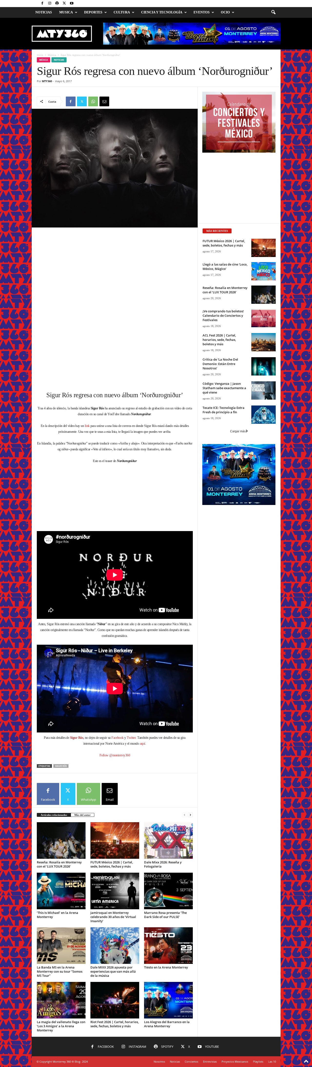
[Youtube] (72, 3)
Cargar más (238, 431)
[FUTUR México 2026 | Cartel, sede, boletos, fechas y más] (114, 840)
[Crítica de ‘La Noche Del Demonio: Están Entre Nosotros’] (263, 366)
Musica (66, 12)
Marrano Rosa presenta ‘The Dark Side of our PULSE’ (165, 914)
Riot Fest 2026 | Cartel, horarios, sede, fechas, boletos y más (114, 1024)
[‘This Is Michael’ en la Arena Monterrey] (61, 891)
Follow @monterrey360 (114, 755)
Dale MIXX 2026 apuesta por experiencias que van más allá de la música (113, 971)
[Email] (104, 101)
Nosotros (159, 1061)
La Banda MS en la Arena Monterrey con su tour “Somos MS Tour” (59, 971)
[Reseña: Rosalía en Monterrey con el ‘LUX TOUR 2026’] (61, 840)
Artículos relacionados (54, 814)
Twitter (131, 738)
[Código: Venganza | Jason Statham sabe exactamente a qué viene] (263, 390)
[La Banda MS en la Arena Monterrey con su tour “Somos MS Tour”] (61, 945)
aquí (142, 743)
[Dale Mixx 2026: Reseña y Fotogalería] (168, 840)
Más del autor (82, 814)
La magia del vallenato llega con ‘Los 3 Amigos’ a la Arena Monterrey (61, 1026)
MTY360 (47, 81)
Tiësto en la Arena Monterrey (166, 967)
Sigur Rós (76, 738)
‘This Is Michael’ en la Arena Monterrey (57, 914)
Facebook (117, 738)
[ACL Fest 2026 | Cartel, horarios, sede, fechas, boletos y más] (263, 342)
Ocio (225, 12)
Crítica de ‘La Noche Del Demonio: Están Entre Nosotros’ (220, 363)
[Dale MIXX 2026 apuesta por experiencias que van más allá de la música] (114, 945)
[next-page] (190, 815)
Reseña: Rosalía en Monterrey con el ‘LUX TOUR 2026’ (59, 864)
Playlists (258, 1061)
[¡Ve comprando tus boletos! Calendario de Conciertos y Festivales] (263, 318)
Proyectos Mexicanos (235, 1061)
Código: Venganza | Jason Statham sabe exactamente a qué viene (224, 388)
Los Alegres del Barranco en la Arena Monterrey (167, 1024)
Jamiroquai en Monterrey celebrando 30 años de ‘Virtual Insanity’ (113, 916)
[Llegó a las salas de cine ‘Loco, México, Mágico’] (263, 271)
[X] (64, 3)
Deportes (93, 12)
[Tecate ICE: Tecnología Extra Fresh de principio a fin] (263, 414)
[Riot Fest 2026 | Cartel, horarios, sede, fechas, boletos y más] (114, 1000)
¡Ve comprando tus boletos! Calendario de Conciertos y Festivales (223, 315)
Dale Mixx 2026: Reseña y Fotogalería (163, 864)
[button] (273, 12)
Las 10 (272, 1061)
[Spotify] (57, 3)
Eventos (202, 12)
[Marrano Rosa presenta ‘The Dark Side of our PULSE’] (168, 891)
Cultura (122, 12)
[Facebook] (42, 3)
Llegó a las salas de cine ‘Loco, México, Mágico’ (225, 266)
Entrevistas (210, 1061)
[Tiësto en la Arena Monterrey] (168, 945)
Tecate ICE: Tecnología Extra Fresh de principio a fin (223, 409)
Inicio (40, 55)
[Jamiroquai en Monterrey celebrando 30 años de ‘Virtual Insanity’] (114, 891)
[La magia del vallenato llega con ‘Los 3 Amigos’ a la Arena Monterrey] (61, 1000)
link (87, 426)
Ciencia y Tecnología (161, 12)
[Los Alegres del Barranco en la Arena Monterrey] (168, 1000)
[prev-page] (184, 815)
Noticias (43, 12)
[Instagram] (50, 3)
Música (52, 55)
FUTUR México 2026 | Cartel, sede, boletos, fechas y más (111, 864)
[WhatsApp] (93, 101)
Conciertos (191, 1061)
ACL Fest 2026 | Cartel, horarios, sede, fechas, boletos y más (219, 339)
